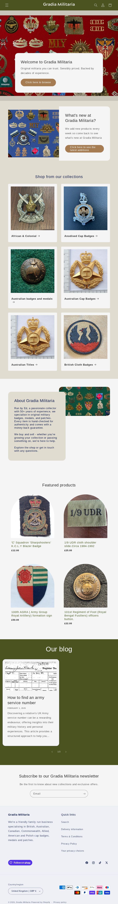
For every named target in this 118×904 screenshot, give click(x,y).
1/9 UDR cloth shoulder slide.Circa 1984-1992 (80, 544)
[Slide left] (52, 751)
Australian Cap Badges (80, 298)
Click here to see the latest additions (83, 148)
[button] (6, 5)
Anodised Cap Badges (79, 236)
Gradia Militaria (23, 902)
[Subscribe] (84, 793)
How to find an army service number (25, 700)
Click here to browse (38, 82)
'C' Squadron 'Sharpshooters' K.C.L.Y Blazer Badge (31, 544)
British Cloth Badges (78, 364)
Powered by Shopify (40, 902)
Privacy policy (60, 902)
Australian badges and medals (32, 298)
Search (65, 822)
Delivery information (72, 829)
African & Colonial (24, 236)
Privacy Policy (69, 844)
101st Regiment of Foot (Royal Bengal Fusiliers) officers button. (85, 615)
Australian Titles (22, 364)
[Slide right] (66, 751)
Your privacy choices (72, 851)
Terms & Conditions (72, 836)
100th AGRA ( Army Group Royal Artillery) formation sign (31, 613)
